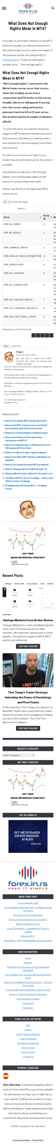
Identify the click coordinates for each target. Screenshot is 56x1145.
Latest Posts (16, 346)
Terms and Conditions (21, 1140)
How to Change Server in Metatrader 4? (26, 469)
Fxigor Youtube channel (14, 394)
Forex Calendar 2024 (28, 903)
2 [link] (42, 335)
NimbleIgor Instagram (28, 1043)
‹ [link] (33, 335)
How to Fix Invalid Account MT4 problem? (27, 464)
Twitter (28, 1030)
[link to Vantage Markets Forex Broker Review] (28, 598)
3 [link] (47, 335)
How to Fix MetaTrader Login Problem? (26, 452)
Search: (21, 208)
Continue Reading (28, 646)
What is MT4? (28, 936)
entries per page (19, 202)
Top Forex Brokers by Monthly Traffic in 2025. (28, 990)
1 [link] (38, 335)
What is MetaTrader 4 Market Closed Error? (28, 473)
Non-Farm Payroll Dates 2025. (28, 915)
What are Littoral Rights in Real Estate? (26, 433)
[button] (40, 217)
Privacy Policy (28, 1052)
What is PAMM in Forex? (28, 924)
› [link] (51, 335)
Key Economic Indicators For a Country (28, 919)
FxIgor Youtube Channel (28, 1034)
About (6, 346)
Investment (28, 1003)
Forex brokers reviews (28, 999)
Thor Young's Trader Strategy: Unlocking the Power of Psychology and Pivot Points (28, 697)
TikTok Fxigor (28, 1048)
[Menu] (4, 8)
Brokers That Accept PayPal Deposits (28, 994)
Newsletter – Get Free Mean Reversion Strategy (28, 940)
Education (28, 1008)
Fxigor (19, 352)
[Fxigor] (9, 361)
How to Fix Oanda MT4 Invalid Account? (26, 421)
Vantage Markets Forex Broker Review (28, 620)
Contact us (28, 1056)
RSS (28, 1025)
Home (28, 958)
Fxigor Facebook (28, 1039)
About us (28, 963)
